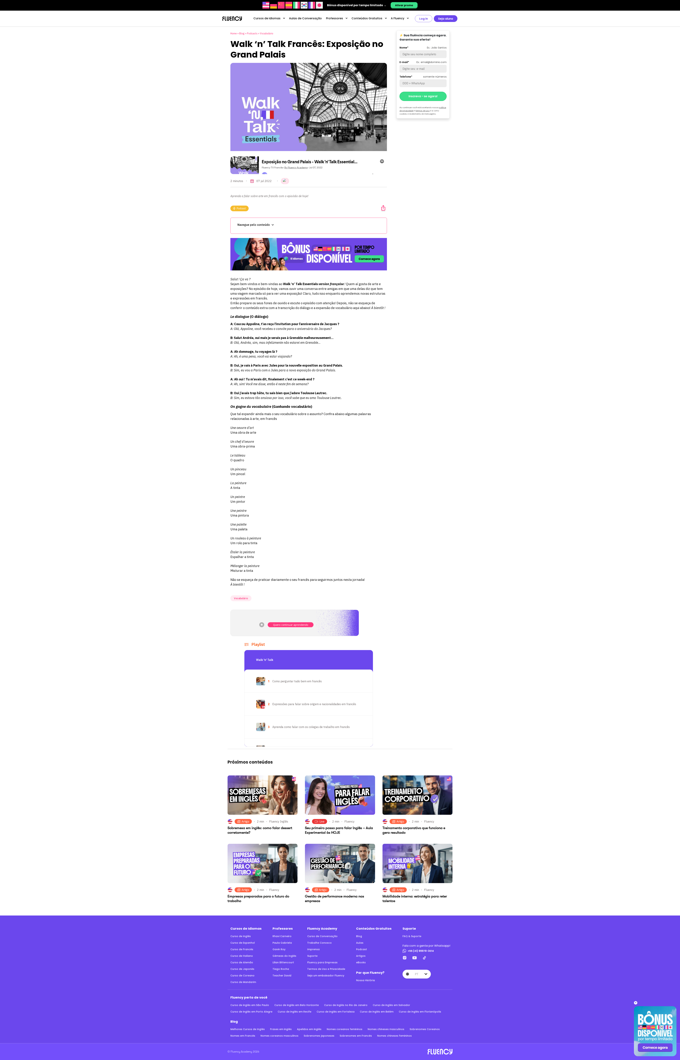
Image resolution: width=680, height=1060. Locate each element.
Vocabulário (266, 33)
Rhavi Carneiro (282, 936)
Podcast (241, 208)
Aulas (359, 943)
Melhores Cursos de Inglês (247, 1029)
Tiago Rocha (281, 969)
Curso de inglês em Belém (376, 1011)
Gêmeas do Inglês (284, 956)
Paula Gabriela (282, 943)
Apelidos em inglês (309, 1029)
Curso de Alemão (241, 962)
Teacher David (282, 975)
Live (321, 821)
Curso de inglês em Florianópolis (420, 1011)
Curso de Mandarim (243, 982)
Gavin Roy (279, 949)
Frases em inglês (281, 1029)
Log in (423, 19)
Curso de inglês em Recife (294, 1011)
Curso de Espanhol (242, 943)
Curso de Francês (241, 949)
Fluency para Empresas (322, 962)
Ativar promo (404, 5)
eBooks (361, 962)
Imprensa (313, 949)
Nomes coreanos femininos (344, 1029)
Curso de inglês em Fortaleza (336, 1011)
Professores (334, 18)
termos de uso (423, 110)
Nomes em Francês (242, 1036)
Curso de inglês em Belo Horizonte (296, 1005)
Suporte (312, 956)
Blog (242, 33)
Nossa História (365, 980)
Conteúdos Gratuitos (367, 18)
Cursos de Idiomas (266, 18)
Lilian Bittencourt (283, 962)
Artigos (361, 956)
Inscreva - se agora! (423, 96)
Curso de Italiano (241, 956)
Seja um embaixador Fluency (325, 975)
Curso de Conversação (322, 936)
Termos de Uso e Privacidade (326, 969)
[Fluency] (232, 18)
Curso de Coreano (242, 975)
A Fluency (397, 18)
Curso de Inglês (240, 936)
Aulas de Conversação (305, 18)
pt (416, 974)
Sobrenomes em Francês (356, 1036)
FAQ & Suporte (412, 936)
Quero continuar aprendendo (290, 624)
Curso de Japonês (242, 969)
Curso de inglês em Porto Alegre (251, 1011)
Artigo (245, 821)
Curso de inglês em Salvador (391, 1005)
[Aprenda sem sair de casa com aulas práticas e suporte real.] (308, 254)
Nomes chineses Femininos (394, 1036)
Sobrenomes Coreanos (425, 1029)
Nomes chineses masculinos (386, 1029)
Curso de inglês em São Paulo (249, 1005)
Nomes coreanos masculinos (279, 1036)
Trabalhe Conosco (319, 943)
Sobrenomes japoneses (319, 1036)
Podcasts (252, 33)
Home (233, 33)
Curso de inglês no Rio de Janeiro (345, 1005)
